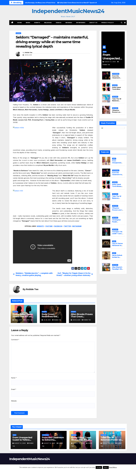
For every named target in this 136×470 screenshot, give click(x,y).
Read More (113, 467)
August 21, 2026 (110, 61)
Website (14, 401)
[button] (121, 23)
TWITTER (67, 226)
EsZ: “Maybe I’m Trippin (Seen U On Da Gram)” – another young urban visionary (73, 274)
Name (14, 378)
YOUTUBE (49, 226)
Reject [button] (106, 467)
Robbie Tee (28, 52)
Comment (15, 340)
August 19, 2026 (49, 443)
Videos (58, 22)
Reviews (69, 22)
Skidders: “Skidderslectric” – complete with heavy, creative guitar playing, (34, 274)
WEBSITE (40, 226)
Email (13, 389)
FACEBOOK (58, 226)
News (28, 22)
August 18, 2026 (79, 443)
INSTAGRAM (76, 226)
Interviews (80, 22)
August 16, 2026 (108, 443)
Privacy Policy (107, 22)
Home (19, 22)
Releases (48, 22)
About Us (93, 22)
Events (37, 22)
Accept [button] (99, 467)
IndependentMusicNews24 (68, 11)
